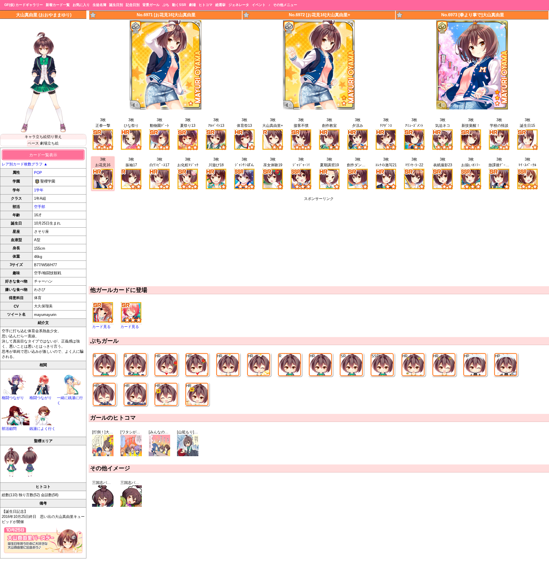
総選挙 (220, 5)
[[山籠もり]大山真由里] (187, 455)
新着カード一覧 (58, 5)
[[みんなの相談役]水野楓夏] (159, 455)
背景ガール (151, 5)
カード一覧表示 (43, 155)
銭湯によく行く (42, 428)
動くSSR (179, 5)
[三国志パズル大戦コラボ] (103, 505)
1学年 (38, 190)
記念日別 (133, 5)
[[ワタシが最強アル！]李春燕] (131, 455)
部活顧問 (9, 428)
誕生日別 (116, 5)
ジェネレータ (238, 5)
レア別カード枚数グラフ (24, 164)
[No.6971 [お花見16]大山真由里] (165, 108)
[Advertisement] (318, 241)
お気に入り (81, 5)
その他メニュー (285, 5)
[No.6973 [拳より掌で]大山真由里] (472, 108)
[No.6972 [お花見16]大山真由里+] (319, 108)
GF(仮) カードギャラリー (23, 5)
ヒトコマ (205, 5)
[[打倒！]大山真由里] (103, 455)
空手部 (39, 207)
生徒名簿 (99, 5)
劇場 (192, 5)
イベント (259, 5)
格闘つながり (13, 398)
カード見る (101, 326)
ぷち (165, 5)
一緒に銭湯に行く (70, 400)
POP (38, 173)
